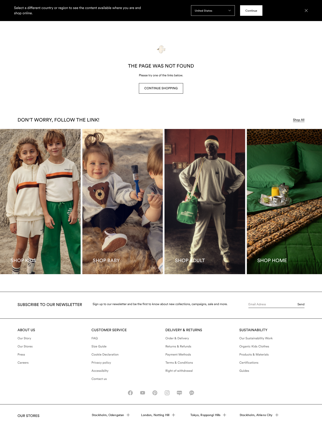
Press (21, 354)
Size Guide (99, 346)
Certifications (248, 363)
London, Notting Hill (155, 415)
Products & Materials (254, 354)
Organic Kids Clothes (254, 346)
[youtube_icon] (142, 392)
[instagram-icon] (167, 392)
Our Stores (25, 346)
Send (300, 304)
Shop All (298, 120)
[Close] (306, 10)
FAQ (95, 338)
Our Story (24, 338)
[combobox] (213, 10)
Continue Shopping (161, 88)
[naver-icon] (179, 392)
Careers (23, 363)
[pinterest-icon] (154, 392)
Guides (244, 371)
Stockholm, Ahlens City (256, 415)
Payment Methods (178, 354)
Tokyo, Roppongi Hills (205, 415)
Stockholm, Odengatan (108, 415)
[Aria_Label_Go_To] (40, 201)
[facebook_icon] (130, 392)
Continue (251, 10)
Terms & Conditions (179, 363)
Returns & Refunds (178, 346)
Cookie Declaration (105, 354)
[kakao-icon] (191, 392)
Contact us (99, 379)
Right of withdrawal (179, 371)
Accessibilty (100, 371)
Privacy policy (101, 363)
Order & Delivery (177, 338)
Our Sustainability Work (256, 338)
